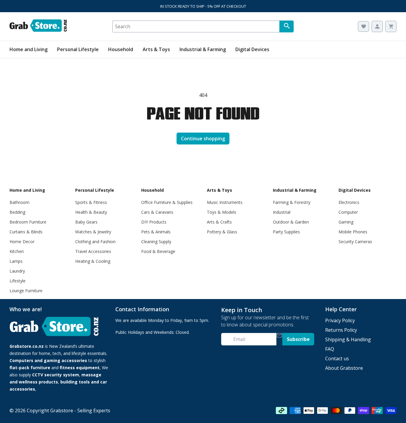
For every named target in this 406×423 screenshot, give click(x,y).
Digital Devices (252, 49)
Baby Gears (86, 222)
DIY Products (153, 222)
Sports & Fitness (91, 202)
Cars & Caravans (157, 212)
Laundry (17, 271)
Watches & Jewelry (93, 232)
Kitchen (17, 251)
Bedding (17, 212)
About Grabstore (344, 368)
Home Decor (22, 241)
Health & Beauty (91, 212)
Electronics (349, 202)
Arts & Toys (156, 49)
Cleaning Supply (156, 241)
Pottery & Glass (222, 232)
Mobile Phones (353, 232)
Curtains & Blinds (26, 232)
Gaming (346, 222)
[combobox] (195, 26)
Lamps (16, 261)
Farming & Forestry (291, 202)
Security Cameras (355, 241)
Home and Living (29, 49)
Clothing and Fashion (95, 241)
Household (120, 49)
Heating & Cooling (92, 261)
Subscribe (298, 339)
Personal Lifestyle (78, 49)
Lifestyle (18, 281)
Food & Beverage (158, 251)
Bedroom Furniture (28, 222)
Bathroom (19, 202)
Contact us (337, 358)
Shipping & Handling (348, 339)
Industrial (281, 212)
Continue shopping (203, 138)
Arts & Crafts (219, 222)
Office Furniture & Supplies (167, 202)
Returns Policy (341, 330)
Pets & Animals (156, 232)
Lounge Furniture (26, 290)
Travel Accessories (93, 251)
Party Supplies (286, 232)
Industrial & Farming (203, 49)
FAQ (329, 349)
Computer (348, 212)
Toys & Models (221, 212)
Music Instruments (225, 202)
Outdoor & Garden (291, 222)
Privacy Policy (340, 320)
